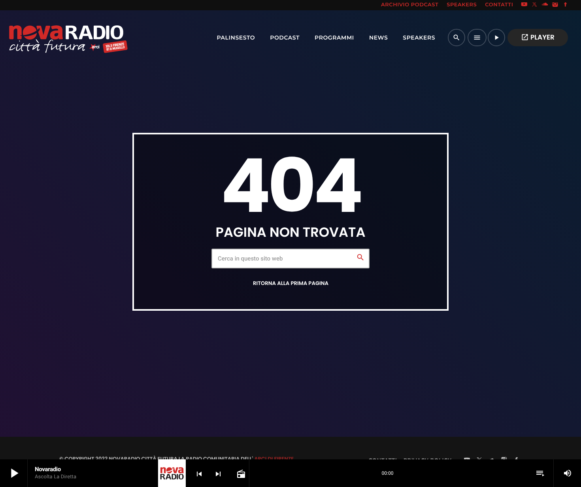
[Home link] (51, 37)
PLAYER (538, 37)
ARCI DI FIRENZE (274, 458)
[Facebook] (565, 5)
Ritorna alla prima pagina (290, 283)
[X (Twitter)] (535, 5)
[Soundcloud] (545, 5)
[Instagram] (555, 5)
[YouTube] (524, 5)
